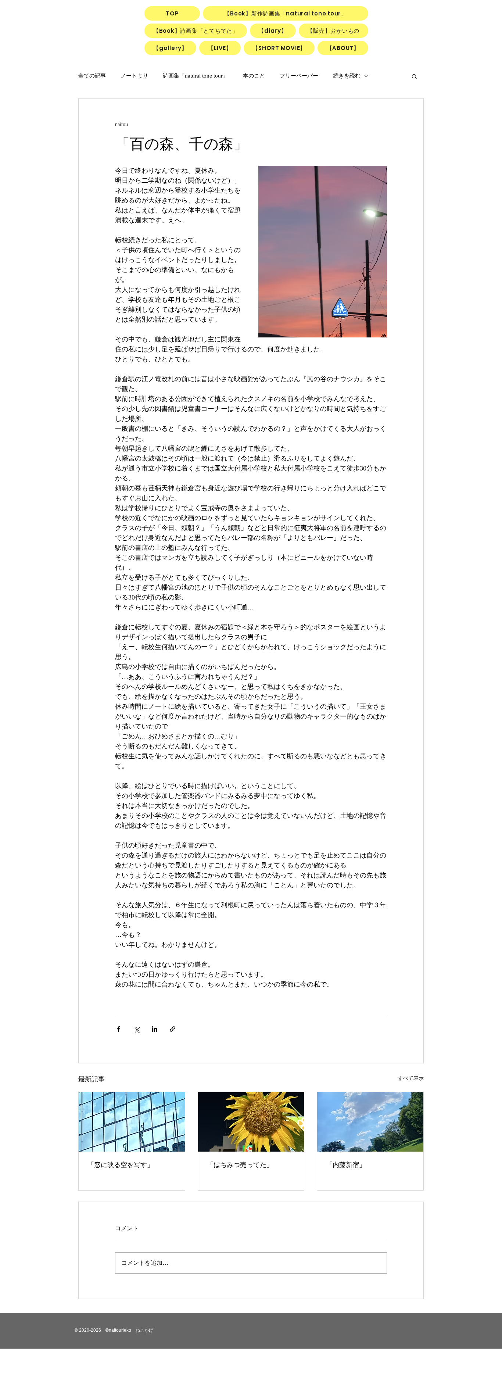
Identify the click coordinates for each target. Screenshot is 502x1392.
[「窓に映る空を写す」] (132, 1122)
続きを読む (347, 76)
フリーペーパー (299, 76)
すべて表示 (411, 1078)
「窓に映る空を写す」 (120, 1165)
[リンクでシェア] (172, 1029)
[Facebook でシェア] (118, 1029)
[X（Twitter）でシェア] (136, 1029)
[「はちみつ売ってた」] (251, 1122)
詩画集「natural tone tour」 (195, 76)
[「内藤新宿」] (370, 1122)
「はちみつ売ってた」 (240, 1165)
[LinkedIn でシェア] (154, 1029)
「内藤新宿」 (346, 1165)
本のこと (254, 76)
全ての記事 (92, 76)
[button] (414, 76)
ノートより (134, 76)
